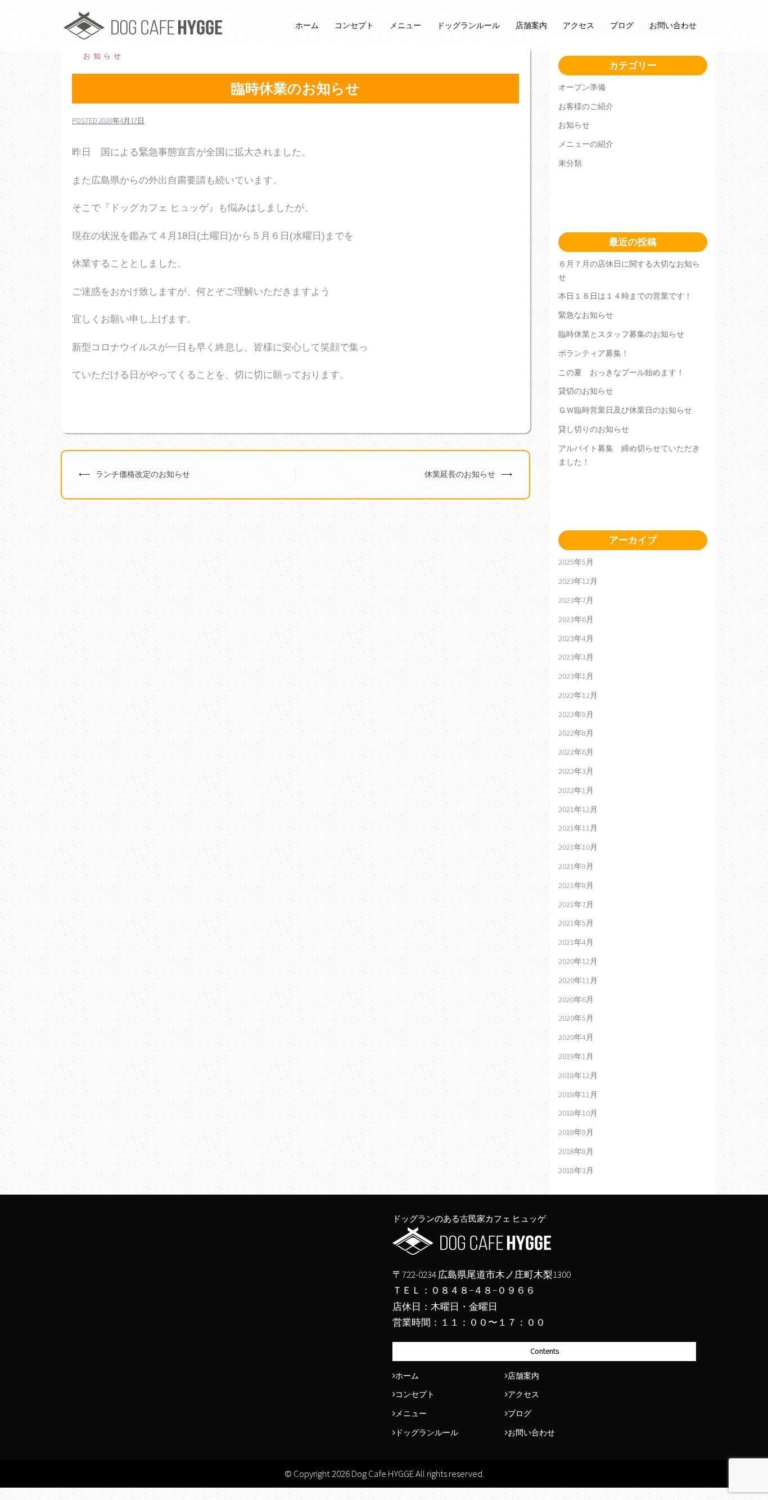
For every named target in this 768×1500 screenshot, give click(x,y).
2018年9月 (576, 1132)
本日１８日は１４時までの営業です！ (625, 296)
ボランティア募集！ (593, 353)
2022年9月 (576, 714)
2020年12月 (578, 961)
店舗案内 (531, 25)
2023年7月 (576, 600)
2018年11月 (578, 1094)
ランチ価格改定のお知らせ (143, 474)
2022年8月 (576, 733)
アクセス (578, 25)
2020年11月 (578, 980)
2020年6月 (576, 999)
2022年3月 (576, 771)
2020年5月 (576, 1018)
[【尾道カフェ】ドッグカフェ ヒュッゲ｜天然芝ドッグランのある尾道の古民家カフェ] (143, 25)
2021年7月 (576, 904)
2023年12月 (578, 581)
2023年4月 (576, 638)
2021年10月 (578, 847)
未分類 (570, 163)
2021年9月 (576, 866)
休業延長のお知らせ (459, 474)
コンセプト (354, 25)
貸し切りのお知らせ (593, 429)
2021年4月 (576, 942)
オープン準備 (582, 87)
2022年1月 (576, 790)
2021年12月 (578, 809)
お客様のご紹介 (585, 106)
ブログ (622, 25)
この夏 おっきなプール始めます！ (621, 372)
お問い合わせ (673, 25)
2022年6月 (576, 752)
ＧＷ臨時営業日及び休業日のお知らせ (625, 410)
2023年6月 (576, 619)
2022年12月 (578, 695)
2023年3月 (576, 657)
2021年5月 (576, 923)
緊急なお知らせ (585, 315)
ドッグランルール (468, 25)
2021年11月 (578, 828)
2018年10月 (578, 1113)
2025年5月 (576, 562)
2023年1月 (576, 676)
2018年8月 (576, 1151)
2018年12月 (578, 1075)
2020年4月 (576, 1037)
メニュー (405, 25)
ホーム (307, 25)
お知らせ (103, 56)
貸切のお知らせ (585, 391)
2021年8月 (576, 885)
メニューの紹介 (585, 144)
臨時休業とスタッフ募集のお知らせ (621, 334)
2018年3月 (576, 1170)
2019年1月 (576, 1056)
